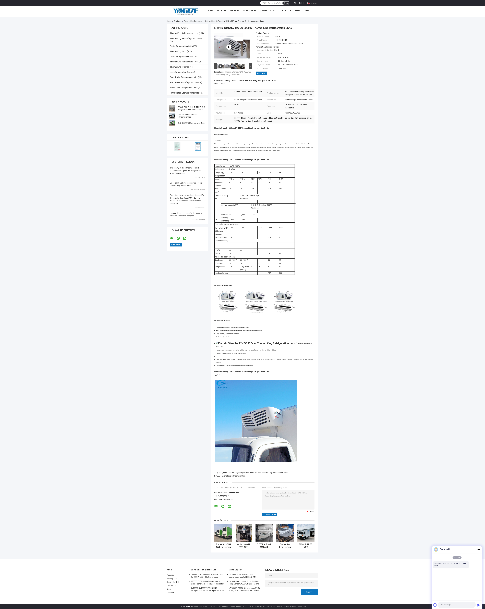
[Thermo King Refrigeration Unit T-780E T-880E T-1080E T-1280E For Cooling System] (285, 533)
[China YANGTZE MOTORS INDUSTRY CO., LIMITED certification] (177, 146)
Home (210, 11)
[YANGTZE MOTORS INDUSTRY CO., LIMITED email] (173, 238)
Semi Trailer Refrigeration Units (184, 77)
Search (286, 3)
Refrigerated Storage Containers (184, 93)
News (297, 11)
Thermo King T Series (179, 67)
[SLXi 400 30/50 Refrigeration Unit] (172, 123)
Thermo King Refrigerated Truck (184, 62)
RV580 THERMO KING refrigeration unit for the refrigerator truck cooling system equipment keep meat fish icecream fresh (305, 545)
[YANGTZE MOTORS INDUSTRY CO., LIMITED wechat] (186, 238)
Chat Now (298, 3)
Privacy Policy (186, 606)
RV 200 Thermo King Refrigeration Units (230, 476)
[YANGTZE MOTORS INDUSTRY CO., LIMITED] (186, 11)
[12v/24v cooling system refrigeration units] (172, 116)
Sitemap (170, 593)
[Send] (479, 605)
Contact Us (285, 11)
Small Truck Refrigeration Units (184, 87)
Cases (306, 11)
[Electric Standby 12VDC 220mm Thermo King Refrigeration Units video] (228, 47)
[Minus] (478, 549)
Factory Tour (249, 11)
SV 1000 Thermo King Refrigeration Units (271, 473)
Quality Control (268, 11)
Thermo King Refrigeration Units (197, 21)
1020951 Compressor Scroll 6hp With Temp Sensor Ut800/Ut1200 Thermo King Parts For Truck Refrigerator (244, 583)
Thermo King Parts (178, 51)
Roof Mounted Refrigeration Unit (184, 82)
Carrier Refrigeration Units (181, 46)
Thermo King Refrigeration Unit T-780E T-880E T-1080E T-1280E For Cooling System (285, 545)
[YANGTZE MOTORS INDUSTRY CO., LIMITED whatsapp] (180, 238)
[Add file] (435, 605)
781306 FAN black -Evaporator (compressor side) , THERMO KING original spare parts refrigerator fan (243, 576)
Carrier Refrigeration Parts (181, 56)
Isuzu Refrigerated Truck (181, 72)
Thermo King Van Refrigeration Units (186, 38)
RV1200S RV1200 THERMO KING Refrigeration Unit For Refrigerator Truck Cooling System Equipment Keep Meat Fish (207, 589)
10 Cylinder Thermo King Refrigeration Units (236, 473)
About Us (234, 11)
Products (221, 11)
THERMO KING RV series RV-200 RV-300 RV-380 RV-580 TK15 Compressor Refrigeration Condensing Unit (207, 576)
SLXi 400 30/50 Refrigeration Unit (191, 123)
